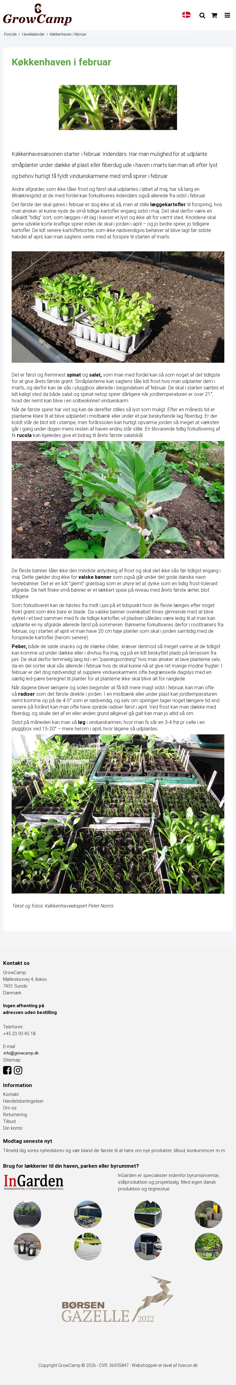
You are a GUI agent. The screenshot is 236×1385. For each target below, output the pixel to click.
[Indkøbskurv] (214, 15)
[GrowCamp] (37, 14)
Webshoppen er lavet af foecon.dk (165, 1365)
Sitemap (12, 1060)
